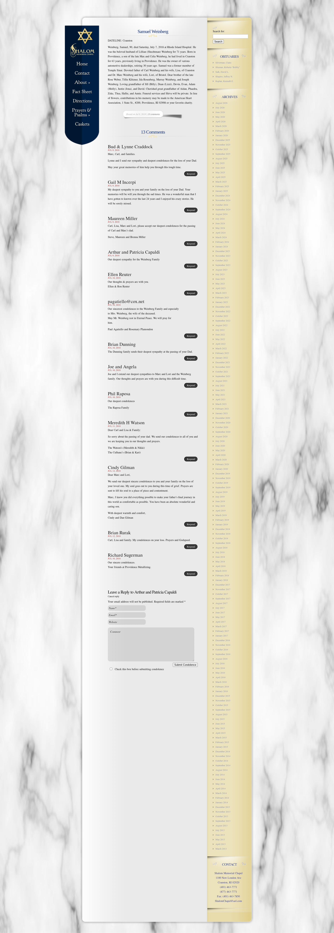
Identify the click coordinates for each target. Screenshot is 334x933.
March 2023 (221, 292)
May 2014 (220, 783)
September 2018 (223, 542)
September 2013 (223, 820)
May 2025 (220, 172)
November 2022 (223, 311)
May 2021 (220, 394)
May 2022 (220, 339)
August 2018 (221, 547)
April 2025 (221, 177)
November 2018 (223, 533)
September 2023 (223, 265)
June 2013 (220, 834)
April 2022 (221, 343)
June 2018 (220, 556)
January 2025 (222, 190)
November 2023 (223, 255)
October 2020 (222, 427)
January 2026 (222, 135)
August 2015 (221, 714)
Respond (191, 173)
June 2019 (220, 501)
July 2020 (220, 441)
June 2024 (220, 223)
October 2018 (222, 538)
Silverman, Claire (223, 62)
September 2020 (223, 431)
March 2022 (221, 348)
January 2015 (222, 746)
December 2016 (223, 640)
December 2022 (223, 306)
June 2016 (220, 668)
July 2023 (220, 274)
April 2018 (221, 566)
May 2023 (220, 283)
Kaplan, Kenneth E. (224, 81)
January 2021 (222, 413)
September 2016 (223, 654)
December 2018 (223, 529)
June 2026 (220, 112)
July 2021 (220, 385)
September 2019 (223, 487)
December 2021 (223, 362)
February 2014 (222, 797)
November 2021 (223, 366)
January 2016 (222, 691)
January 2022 (222, 357)
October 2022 (222, 315)
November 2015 (223, 700)
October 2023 (222, 260)
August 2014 (221, 769)
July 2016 (220, 663)
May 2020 (220, 450)
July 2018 (220, 552)
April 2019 (221, 510)
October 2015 (222, 705)
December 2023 (223, 251)
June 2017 (220, 612)
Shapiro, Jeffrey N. (224, 76)
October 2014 (222, 760)
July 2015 (220, 718)
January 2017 (222, 635)
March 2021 (221, 404)
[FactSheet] (82, 92)
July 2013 (220, 830)
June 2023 (220, 278)
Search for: (219, 31)
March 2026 (221, 126)
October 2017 (222, 593)
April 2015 (221, 732)
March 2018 (221, 570)
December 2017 (223, 584)
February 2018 (222, 575)
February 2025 (222, 186)
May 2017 (220, 617)
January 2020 (222, 468)
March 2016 (221, 681)
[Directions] (82, 101)
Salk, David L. (222, 71)
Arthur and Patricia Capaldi (155, 592)
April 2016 (221, 677)
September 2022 (223, 320)
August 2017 (221, 603)
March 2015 (221, 737)
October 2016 (222, 649)
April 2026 (221, 121)
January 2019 (222, 524)
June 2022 (220, 334)
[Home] (82, 64)
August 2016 (221, 658)
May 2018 (220, 561)
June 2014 (220, 779)
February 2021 (222, 408)
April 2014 (221, 788)
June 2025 (220, 167)
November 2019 (223, 478)
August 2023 (221, 269)
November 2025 (223, 144)
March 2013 (221, 848)
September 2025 (223, 153)
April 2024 (221, 232)
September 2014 (223, 765)
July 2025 (220, 163)
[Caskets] (82, 124)
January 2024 (222, 246)
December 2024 (223, 195)
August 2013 (221, 825)
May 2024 (220, 227)
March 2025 (221, 181)
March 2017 (221, 626)
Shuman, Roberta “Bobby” (228, 67)
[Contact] (82, 73)
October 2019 (222, 482)
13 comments (154, 114)
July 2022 (220, 329)
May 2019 (220, 505)
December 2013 (223, 807)
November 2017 (223, 589)
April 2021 (221, 399)
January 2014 (222, 802)
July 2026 (220, 107)
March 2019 (221, 515)
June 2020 (220, 445)
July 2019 (220, 496)
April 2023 (221, 288)
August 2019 (221, 492)
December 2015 (223, 695)
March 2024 (221, 237)
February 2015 (222, 742)
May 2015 (220, 728)
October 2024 (222, 204)
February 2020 (222, 464)
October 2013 (222, 816)
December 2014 (223, 751)
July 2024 (220, 218)
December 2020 (223, 417)
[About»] (82, 82)
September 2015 (223, 709)
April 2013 (221, 844)
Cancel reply (113, 596)
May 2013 (220, 839)
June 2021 (220, 390)
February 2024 (222, 241)
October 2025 (222, 149)
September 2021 (223, 376)
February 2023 (222, 297)
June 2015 (220, 723)
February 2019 (222, 519)
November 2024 (223, 200)
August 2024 (221, 214)
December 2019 (223, 473)
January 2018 (222, 580)
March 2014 (221, 793)
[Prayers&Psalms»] (82, 112)
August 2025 (221, 158)
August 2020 (221, 436)
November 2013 (223, 811)
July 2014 (220, 774)
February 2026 (222, 130)
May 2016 (220, 672)
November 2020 (223, 422)
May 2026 (220, 116)
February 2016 (222, 686)
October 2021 (222, 371)
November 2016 (223, 644)
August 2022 (221, 325)
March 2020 (221, 459)
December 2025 (223, 139)
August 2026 (221, 102)
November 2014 (223, 756)
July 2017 (220, 607)
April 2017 (221, 621)
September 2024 (223, 209)
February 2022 (222, 353)
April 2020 (221, 454)
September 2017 (223, 598)
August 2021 (221, 380)
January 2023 (222, 302)
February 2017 (222, 630)
